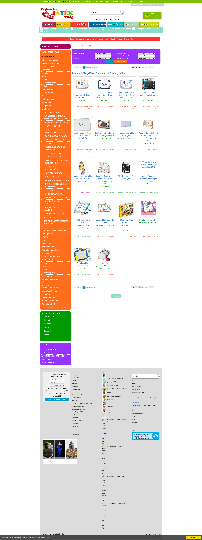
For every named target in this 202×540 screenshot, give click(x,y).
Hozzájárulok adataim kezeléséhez (58, 388)
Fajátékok (45, 86)
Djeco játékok (75, 375)
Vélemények (87, 1)
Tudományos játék (48, 297)
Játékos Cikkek (102, 1)
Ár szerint (46, 359)
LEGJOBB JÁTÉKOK (80, 24)
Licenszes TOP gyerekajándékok (53, 230)
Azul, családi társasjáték (113, 385)
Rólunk (76, 1)
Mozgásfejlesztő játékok (50, 250)
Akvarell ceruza (53, 126)
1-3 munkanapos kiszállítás (84, 29)
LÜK (43, 240)
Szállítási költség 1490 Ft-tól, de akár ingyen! (143, 405)
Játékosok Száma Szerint (53, 356)
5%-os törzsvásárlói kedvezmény (117, 29)
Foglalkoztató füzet (48, 83)
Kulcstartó (47, 331)
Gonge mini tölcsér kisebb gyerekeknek (117, 388)
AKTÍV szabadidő (48, 66)
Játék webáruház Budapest (139, 392)
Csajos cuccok (49, 316)
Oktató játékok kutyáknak (50, 256)
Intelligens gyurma (48, 99)
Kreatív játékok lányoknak (79, 406)
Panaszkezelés (136, 425)
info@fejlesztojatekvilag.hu (57, 1)
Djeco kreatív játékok (54, 112)
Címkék (93, 4)
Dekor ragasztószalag (56, 136)
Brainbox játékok (76, 397)
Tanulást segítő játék (49, 291)
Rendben (193, 537)
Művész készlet (52, 177)
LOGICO (44, 237)
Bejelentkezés (103, 19)
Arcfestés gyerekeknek (56, 122)
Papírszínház (46, 263)
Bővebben (47, 537)
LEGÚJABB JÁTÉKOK (149, 24)
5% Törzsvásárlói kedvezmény (140, 410)
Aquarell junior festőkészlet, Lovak (115, 476)
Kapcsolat (130, 1)
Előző (79, 67)
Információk (117, 1)
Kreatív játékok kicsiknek (56, 198)
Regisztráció (114, 19)
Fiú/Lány (45, 353)
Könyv (43, 227)
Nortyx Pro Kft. (156, 534)
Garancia (134, 422)
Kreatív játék (75, 386)
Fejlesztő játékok (49, 24)
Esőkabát (47, 324)
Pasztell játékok (47, 260)
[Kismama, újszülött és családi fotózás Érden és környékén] (60, 463)
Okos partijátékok (47, 253)
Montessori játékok (48, 247)
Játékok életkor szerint (49, 60)
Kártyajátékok (75, 434)
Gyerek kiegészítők (51, 313)
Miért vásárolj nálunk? (137, 386)
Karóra (46, 327)
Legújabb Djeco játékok (50, 63)
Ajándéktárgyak (47, 70)
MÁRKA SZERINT (63, 24)
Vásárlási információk (137, 413)
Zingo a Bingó (110, 406)
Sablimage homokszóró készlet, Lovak (117, 503)
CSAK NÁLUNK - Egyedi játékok (53, 307)
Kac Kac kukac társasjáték (114, 396)
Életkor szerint (49, 349)
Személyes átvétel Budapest (146, 29)
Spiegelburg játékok (48, 273)
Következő (89, 67)
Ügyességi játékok (48, 304)
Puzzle (44, 269)
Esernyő (47, 320)
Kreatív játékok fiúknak (55, 214)
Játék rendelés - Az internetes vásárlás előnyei (144, 398)
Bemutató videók (49, 46)
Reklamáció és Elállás (52, 4)
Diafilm (44, 76)
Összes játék (47, 57)
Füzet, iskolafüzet (53, 153)
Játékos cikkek (136, 427)
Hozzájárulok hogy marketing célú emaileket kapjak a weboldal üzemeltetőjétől (58, 393)
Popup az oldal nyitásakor (76, 4)
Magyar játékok (47, 243)
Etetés (46, 338)
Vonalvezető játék (76, 431)
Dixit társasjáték (111, 403)
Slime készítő (50, 217)
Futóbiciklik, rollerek (48, 93)
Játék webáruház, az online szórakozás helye (143, 395)
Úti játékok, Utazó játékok (50, 301)
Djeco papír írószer (54, 140)
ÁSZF (133, 416)
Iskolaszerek (46, 102)
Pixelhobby (45, 266)
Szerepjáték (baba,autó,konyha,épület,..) (82, 403)
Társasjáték (45, 294)
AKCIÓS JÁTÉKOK (132, 24)
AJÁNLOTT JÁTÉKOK (97, 24)
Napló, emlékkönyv (54, 194)
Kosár (140, 1)
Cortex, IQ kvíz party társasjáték (115, 378)
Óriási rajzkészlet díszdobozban (115, 375)
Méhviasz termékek (54, 173)
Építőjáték (45, 79)
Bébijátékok (45, 73)
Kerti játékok (46, 106)
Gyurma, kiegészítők (54, 157)
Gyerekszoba (46, 96)
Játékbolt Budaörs (136, 389)
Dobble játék (110, 399)
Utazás (46, 335)
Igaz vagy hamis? (111, 382)
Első (75, 67)
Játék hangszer (47, 89)
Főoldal (74, 46)
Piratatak (109, 392)
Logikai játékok (47, 234)
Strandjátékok (46, 276)
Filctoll (48, 143)
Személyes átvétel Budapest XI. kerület (142, 408)
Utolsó (96, 67)
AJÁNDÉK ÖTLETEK (115, 24)
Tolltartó (49, 190)
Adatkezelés (135, 419)
